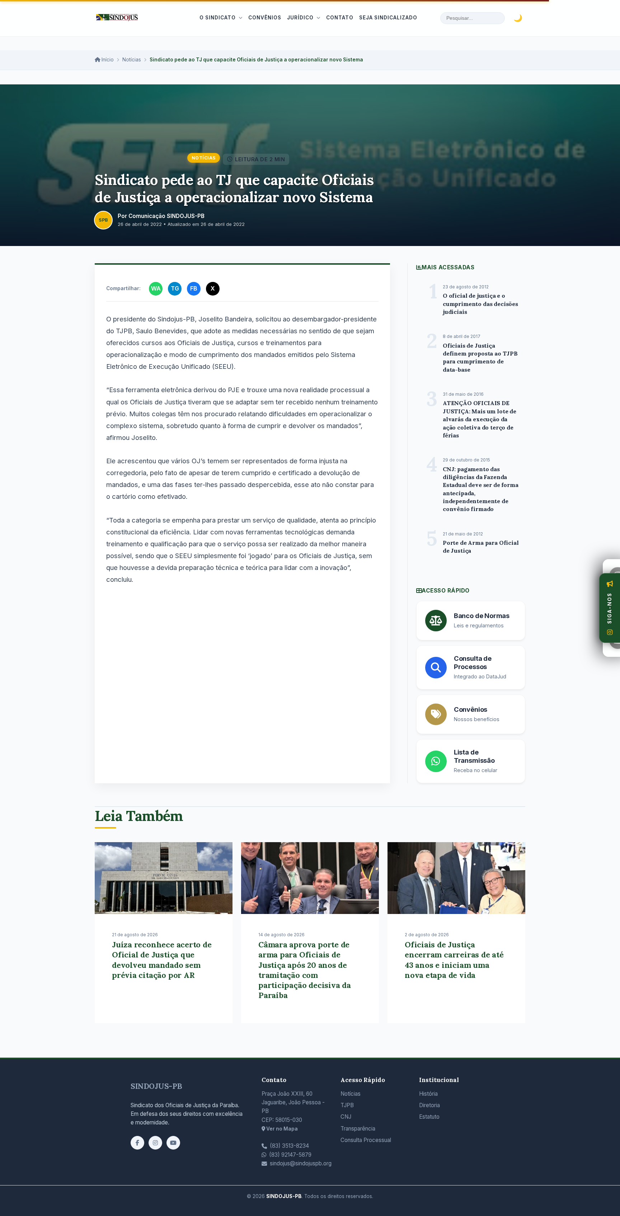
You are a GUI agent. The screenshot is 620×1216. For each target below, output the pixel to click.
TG (175, 288)
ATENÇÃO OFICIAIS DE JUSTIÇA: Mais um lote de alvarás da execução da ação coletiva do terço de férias (479, 419)
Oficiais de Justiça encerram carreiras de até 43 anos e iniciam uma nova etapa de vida (454, 959)
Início (107, 59)
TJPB (347, 1105)
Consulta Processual (365, 1140)
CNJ (345, 1116)
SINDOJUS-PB (156, 1086)
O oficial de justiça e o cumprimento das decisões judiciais (480, 303)
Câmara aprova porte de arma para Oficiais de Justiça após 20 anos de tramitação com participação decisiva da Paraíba (304, 969)
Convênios (264, 17)
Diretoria (429, 1105)
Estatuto (429, 1116)
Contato (339, 17)
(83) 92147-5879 (290, 1154)
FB (193, 288)
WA (156, 288)
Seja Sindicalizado (388, 17)
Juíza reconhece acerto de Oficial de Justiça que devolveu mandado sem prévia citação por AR (162, 959)
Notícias (131, 59)
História (428, 1093)
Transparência (357, 1128)
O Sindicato (217, 17)
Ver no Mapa (281, 1129)
